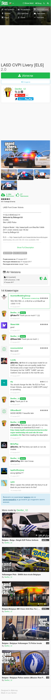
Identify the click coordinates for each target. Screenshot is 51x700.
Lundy (13, 360)
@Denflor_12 (15, 362)
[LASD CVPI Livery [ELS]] (25, 154)
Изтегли (27, 75)
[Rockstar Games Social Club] (21, 91)
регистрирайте (10, 499)
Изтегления (10, 196)
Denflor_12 (20, 88)
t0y (11, 381)
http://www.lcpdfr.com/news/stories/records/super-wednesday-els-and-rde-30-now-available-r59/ (29, 432)
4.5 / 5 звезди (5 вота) (8, 201)
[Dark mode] (44, 3)
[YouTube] (19, 91)
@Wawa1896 (15, 339)
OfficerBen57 (15, 410)
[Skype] (16, 91)
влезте (27, 497)
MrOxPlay (14, 444)
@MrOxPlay (15, 425)
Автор (23, 313)
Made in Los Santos (9, 693)
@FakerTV (14, 315)
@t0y (12, 401)
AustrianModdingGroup (20, 295)
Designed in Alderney (9, 690)
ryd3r (12, 482)
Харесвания (24, 196)
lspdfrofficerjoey (17, 470)
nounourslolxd (16, 348)
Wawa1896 (14, 324)
